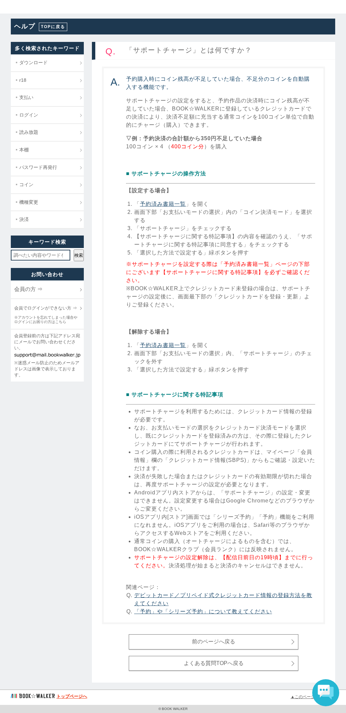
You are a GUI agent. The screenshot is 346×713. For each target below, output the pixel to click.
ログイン (28, 115)
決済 (24, 219)
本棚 (24, 149)
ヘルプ (24, 26)
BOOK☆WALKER (30, 6)
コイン (26, 184)
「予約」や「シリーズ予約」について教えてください (203, 611)
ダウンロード (33, 62)
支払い (26, 97)
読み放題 (28, 132)
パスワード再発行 (38, 167)
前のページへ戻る (213, 641)
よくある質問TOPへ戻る (214, 663)
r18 (22, 80)
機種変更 (28, 202)
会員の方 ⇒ (28, 289)
